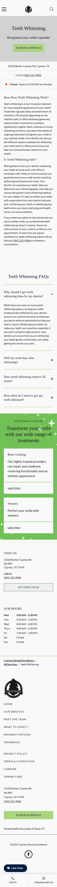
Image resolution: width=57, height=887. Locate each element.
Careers (10, 768)
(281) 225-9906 (32, 75)
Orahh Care (13, 776)
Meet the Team (15, 719)
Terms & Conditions (19, 761)
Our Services (14, 711)
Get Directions (28, 587)
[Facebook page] (28, 854)
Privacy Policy (15, 753)
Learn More (14, 487)
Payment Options (17, 734)
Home (8, 703)
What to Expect (16, 726)
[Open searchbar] (51, 9)
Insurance (12, 742)
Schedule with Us (28, 47)
